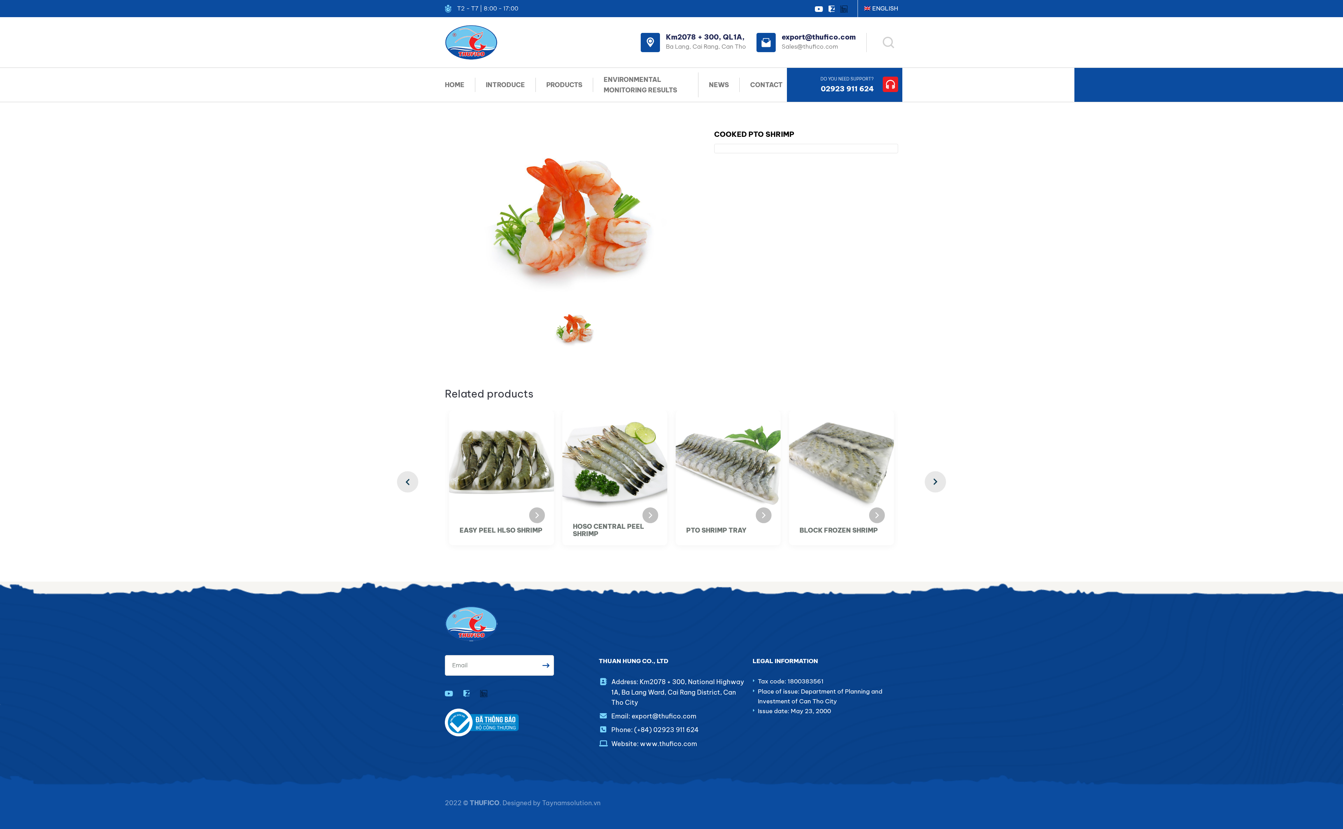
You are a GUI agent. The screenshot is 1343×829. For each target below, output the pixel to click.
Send (546, 665)
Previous (407, 482)
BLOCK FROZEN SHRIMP (839, 530)
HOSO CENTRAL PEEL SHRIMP (608, 530)
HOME (454, 85)
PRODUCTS (564, 85)
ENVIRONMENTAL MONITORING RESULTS (640, 85)
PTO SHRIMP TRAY (716, 530)
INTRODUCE (505, 85)
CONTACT (766, 85)
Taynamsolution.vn (571, 803)
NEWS (719, 85)
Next (935, 482)
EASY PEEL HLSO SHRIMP (501, 530)
